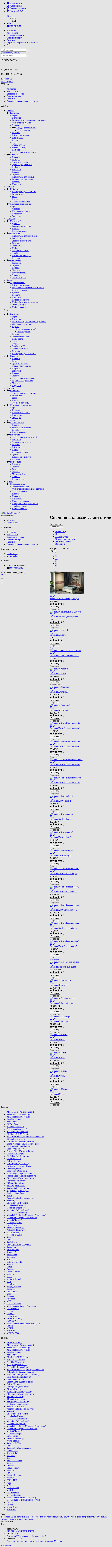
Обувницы (17, 246)
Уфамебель (12, 1316)
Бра (13, 206)
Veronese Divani (14, 1279)
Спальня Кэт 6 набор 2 (60, 819)
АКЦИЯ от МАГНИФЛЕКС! (20, 1531)
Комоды (16, 159)
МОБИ (10, 1328)
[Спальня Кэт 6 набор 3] (80, 832)
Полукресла (17, 137)
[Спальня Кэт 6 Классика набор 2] (80, 741)
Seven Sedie (12, 1254)
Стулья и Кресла (19, 290)
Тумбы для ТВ (18, 145)
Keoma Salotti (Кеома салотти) (20, 1198)
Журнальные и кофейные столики (28, 287)
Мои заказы (12, 553)
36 (56, 561)
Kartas (9, 1195)
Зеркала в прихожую (21, 241)
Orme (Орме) (12, 1225)
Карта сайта (12, 523)
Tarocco (10, 1269)
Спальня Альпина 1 (59, 692)
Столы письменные (21, 201)
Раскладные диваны (21, 226)
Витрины (16, 118)
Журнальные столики (22, 123)
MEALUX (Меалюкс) (17, 1213)
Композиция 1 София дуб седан (64, 598)
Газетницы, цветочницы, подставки (29, 120)
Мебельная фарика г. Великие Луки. (23, 1323)
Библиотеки (17, 194)
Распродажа (15, 260)
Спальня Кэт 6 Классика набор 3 (65, 764)
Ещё (9, 45)
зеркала (10, 1519)
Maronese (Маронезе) (16, 1208)
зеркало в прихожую (24, 1519)
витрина (42, 1517)
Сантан (10, 1311)
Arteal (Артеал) (13, 1119)
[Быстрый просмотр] (54, 596)
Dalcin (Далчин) (14, 1161)
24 (56, 558)
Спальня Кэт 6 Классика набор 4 (65, 782)
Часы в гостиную (20, 147)
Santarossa (11, 1247)
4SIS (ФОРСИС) (14, 1318)
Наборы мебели (19, 307)
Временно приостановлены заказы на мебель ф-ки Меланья (34, 1541)
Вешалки (16, 258)
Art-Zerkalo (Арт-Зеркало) (18, 1117)
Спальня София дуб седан (62, 1003)
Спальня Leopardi (58, 635)
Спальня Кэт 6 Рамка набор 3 (63, 910)
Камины (16, 150)
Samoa (9, 1240)
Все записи (6, 1546)
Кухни (10, 280)
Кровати (16, 157)
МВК (9, 1301)
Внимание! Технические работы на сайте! (26, 1536)
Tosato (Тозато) (13, 1272)
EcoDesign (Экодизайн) (17, 1171)
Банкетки (16, 169)
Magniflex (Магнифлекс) (18, 1210)
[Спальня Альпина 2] (80, 705)
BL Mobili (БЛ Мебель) (17, 1134)
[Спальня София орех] (80, 1016)
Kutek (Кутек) (13, 1200)
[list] (54, 571)
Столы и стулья (19, 277)
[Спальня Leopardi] (80, 630)
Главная (10, 110)
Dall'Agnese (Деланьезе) (18, 1163)
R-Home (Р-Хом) (14, 1235)
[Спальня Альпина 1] (80, 687)
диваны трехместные (86, 1517)
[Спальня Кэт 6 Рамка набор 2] (80, 887)
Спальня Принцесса (59, 985)
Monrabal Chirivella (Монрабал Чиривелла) (26, 1215)
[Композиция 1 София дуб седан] (80, 583)
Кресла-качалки (19, 231)
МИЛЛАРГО (13, 1333)
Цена (57, 534)
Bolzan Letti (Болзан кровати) (20, 1141)
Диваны (16, 223)
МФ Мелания (13, 1308)
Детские (10, 187)
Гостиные (14, 113)
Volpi (9, 1281)
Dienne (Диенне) (14, 1168)
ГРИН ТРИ (12, 1291)
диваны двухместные (66, 1517)
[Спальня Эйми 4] (80, 1089)
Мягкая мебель (17, 221)
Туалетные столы (20, 162)
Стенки (15, 140)
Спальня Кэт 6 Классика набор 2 (65, 746)
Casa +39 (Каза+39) (15, 1149)
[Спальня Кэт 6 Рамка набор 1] (80, 868)
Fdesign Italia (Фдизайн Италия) (21, 1176)
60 (56, 566)
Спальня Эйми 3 (57, 1076)
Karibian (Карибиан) (16, 1193)
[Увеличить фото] (51, 596)
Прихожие (15, 233)
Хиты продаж (61, 536)
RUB (9, 16)
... (7, 309)
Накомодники (23, 130)
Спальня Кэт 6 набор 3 (60, 837)
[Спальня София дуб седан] (80, 998)
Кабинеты (15, 189)
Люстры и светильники (21, 204)
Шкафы (15, 172)
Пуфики (16, 167)
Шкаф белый (17, 1517)
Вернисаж (11, 1289)
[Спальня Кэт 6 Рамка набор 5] (80, 941)
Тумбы (15, 253)
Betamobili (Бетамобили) (18, 1131)
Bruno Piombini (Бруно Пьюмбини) (23, 1144)
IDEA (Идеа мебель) (16, 1185)
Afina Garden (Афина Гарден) (20, 1112)
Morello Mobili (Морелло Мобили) (22, 1217)
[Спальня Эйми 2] (80, 1053)
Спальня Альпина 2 (59, 710)
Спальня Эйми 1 (57, 1039)
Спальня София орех (59, 1021)
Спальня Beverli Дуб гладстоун (64, 617)
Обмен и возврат (14, 38)
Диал (9, 1294)
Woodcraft (11, 1284)
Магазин (11, 520)
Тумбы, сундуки (19, 305)
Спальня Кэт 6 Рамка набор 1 (63, 873)
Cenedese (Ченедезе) (16, 1153)
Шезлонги (17, 297)
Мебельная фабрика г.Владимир (21, 1306)
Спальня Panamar (58, 673)
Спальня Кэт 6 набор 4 (60, 855)
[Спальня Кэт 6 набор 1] (80, 796)
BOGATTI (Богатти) (16, 1139)
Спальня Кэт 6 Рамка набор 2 (63, 891)
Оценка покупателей (65, 539)
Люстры (16, 209)
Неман (10, 1326)
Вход (10, 23)
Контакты (11, 30)
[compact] (56, 571)
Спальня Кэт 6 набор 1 (60, 801)
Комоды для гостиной (26, 127)
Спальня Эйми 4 (57, 1094)
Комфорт (11, 1299)
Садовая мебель (17, 282)
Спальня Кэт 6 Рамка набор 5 (63, 946)
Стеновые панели (20, 250)
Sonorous (11, 1257)
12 (56, 556)
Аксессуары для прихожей (24, 236)
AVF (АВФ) (12, 1124)
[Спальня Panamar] (80, 669)
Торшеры (16, 216)
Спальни (14, 155)
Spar (9, 1259)
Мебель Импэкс (14, 1303)
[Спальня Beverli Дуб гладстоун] (80, 612)
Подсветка (17, 214)
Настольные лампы (21, 211)
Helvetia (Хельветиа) (16, 1181)
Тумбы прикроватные (22, 164)
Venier (9, 1276)
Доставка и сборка (15, 35)
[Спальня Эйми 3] (80, 1071)
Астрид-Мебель (14, 1286)
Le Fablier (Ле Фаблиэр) (18, 1203)
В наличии (60, 544)
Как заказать (12, 33)
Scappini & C (12, 1252)
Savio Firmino (13, 1249)
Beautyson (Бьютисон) (17, 1129)
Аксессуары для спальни (23, 177)
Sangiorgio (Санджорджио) (19, 1244)
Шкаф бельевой (30, 1517)
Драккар (10, 1296)
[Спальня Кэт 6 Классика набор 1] (80, 723)
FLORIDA (11, 1321)
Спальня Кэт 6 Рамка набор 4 (63, 928)
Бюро (14, 196)
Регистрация (15, 26)
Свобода (10, 1313)
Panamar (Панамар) (15, 1227)
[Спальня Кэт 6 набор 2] (80, 814)
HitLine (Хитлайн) (15, 1183)
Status (9, 1267)
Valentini (10, 1274)
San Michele (12, 1242)
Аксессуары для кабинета (24, 191)
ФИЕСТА (11, 1331)
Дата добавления (63, 541)
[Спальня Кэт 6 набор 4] (80, 850)
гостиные (51, 1517)
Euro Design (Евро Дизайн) (19, 1173)
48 (56, 563)
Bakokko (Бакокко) (15, 1126)
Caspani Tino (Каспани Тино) (20, 1151)
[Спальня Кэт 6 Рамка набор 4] (80, 923)
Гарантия (11, 40)
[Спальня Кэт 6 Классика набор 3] (80, 759)
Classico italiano (14, 1158)
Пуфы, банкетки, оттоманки (25, 302)
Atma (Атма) (12, 1122)
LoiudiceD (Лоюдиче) (16, 1205)
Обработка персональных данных (22, 43)
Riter (9, 1237)
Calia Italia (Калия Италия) (19, 1146)
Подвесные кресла (20, 300)
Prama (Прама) (13, 1232)
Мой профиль (13, 556)
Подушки (16, 184)
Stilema (10, 1264)
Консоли (16, 132)
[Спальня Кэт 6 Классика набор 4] (80, 778)
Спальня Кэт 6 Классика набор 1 (65, 728)
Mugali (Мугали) (14, 1220)
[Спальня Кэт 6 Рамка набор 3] (80, 905)
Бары (14, 115)
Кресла (15, 199)
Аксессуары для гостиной (24, 152)
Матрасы (16, 182)
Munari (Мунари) (14, 1222)
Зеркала (15, 125)
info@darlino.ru (16, 568)
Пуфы (15, 248)
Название (60, 531)
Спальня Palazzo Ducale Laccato (64, 655)
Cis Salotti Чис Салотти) (18, 1156)
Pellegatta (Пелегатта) (16, 1230)
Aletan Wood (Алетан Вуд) (19, 1114)
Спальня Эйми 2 (57, 1057)
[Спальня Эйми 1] (80, 1034)
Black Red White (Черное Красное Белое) (25, 1136)
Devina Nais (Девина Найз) (19, 1166)
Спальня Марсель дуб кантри (63, 967)
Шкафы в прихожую (21, 255)
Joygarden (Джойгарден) (18, 1190)
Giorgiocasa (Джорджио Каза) (20, 1178)
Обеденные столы (20, 135)
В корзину (55, 607)
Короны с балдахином (22, 179)
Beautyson (5, 1517)
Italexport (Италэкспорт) (18, 1188)
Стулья (15, 142)
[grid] (51, 571)
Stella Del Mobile (14, 1262)
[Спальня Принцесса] (80, 980)
